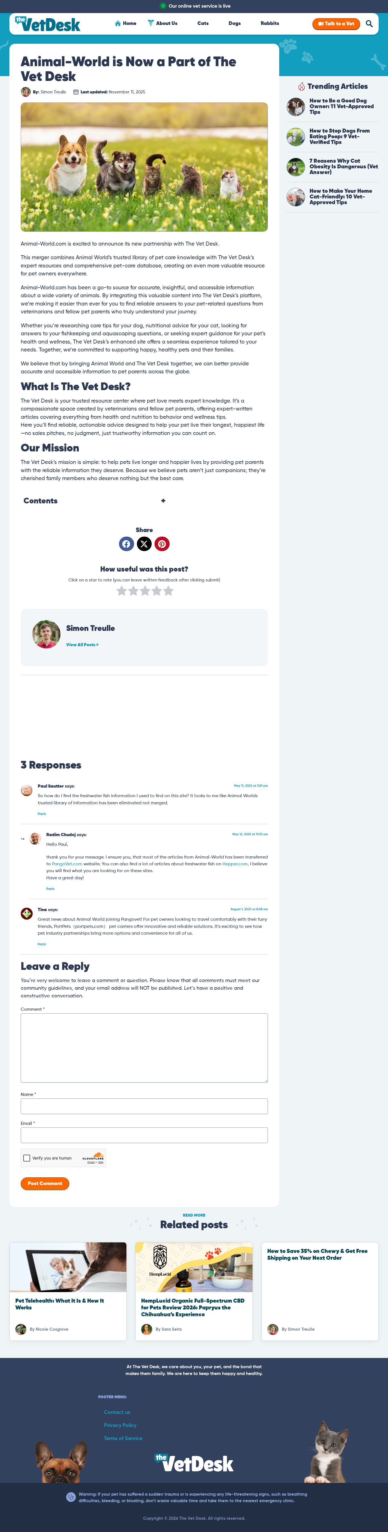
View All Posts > (82, 645)
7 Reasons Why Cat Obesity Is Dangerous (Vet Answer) (344, 166)
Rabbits (270, 23)
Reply (42, 813)
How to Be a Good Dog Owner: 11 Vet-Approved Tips (342, 106)
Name (28, 1095)
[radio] (121, 591)
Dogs (235, 23)
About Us (167, 23)
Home (129, 23)
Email (28, 1123)
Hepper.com (235, 864)
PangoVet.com (67, 864)
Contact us (117, 1412)
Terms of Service (123, 1438)
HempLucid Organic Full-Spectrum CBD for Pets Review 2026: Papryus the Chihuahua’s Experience (193, 1308)
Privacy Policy (120, 1425)
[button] (126, 544)
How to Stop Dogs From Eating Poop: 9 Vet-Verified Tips (340, 136)
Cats (203, 23)
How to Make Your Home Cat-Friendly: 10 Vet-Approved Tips (341, 197)
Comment (33, 1009)
